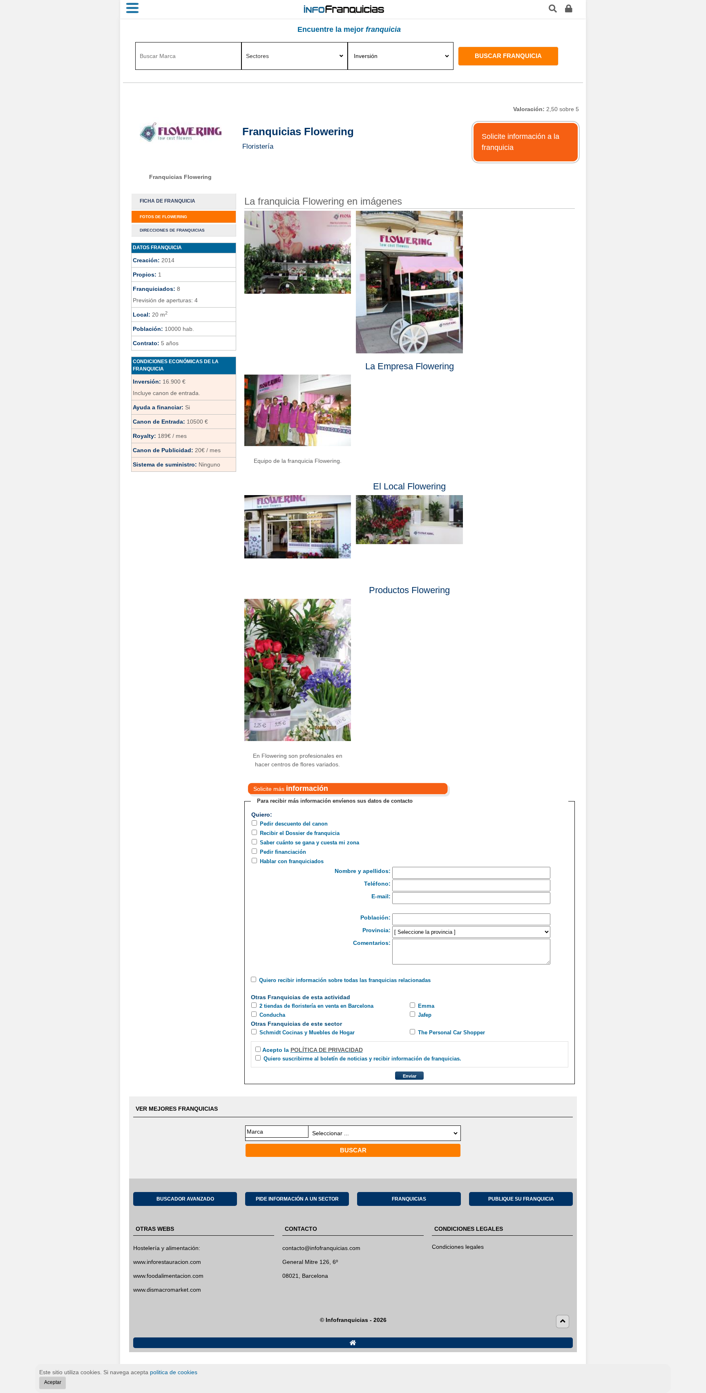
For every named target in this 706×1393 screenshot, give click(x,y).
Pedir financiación (283, 852)
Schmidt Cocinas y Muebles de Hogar (307, 1032)
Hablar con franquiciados (292, 861)
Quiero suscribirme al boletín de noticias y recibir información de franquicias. (362, 1059)
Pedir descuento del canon (294, 824)
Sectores (257, 56)
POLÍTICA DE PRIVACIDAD (326, 1050)
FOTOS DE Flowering (163, 216)
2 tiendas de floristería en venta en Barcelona (316, 1006)
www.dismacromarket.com (167, 1289)
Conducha (272, 1015)
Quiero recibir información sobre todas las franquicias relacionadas (345, 980)
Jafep (424, 1015)
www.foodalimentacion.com (168, 1275)
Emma (426, 1006)
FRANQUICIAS (409, 1199)
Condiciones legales (458, 1247)
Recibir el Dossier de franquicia (300, 833)
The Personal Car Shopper (451, 1032)
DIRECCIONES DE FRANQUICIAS (172, 230)
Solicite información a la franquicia (520, 142)
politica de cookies (173, 1372)
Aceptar (52, 1382)
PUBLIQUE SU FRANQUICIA (521, 1199)
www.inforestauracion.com (167, 1262)
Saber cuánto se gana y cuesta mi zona (309, 842)
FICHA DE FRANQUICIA (167, 201)
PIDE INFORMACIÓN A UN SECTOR (297, 1199)
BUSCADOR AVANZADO (185, 1199)
